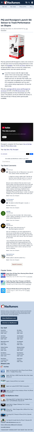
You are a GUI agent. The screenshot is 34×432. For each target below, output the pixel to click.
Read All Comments (17, 264)
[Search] (29, 2)
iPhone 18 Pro (22, 6)
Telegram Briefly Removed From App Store (18, 288)
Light (29, 429)
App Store (6, 149)
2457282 (8, 211)
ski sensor (23, 65)
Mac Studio (13, 6)
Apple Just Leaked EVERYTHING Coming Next (17, 386)
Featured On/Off (4, 429)
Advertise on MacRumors (9, 322)
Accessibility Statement (5, 427)
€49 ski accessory (20, 91)
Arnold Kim (3, 330)
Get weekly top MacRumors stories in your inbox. (17, 158)
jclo (7, 168)
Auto (26, 429)
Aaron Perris (19, 358)
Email (2, 333)
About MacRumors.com (9, 318)
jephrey (8, 224)
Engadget (9, 65)
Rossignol (15, 149)
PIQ (11, 149)
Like (14, 195)
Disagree (17, 195)
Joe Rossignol (10, 199)
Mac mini (4, 6)
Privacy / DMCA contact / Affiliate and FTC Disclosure (11, 424)
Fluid (19, 429)
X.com (5, 333)
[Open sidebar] (32, 3)
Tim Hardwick (20, 341)
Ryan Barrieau (20, 352)
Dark (31, 429)
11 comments (4, 154)
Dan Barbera (3, 352)
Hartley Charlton (4, 347)
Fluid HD (22, 429)
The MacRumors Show (11, 395)
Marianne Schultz (21, 347)
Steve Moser (3, 358)
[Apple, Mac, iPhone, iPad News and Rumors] (12, 4)
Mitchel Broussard (5, 341)
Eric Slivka (19, 330)
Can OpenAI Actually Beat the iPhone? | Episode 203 (19, 420)
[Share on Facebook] (31, 154)
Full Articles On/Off (13, 429)
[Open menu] (2, 2)
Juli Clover (29, 276)
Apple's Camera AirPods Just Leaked (15, 381)
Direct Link (13, 146)
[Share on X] (27, 154)
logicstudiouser (10, 254)
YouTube (6, 366)
